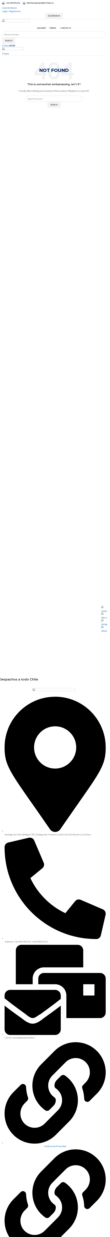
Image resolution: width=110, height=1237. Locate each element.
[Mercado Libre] (104, 615)
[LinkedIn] (104, 628)
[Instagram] (104, 622)
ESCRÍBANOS (54, 16)
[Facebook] (104, 609)
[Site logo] (16, 22)
